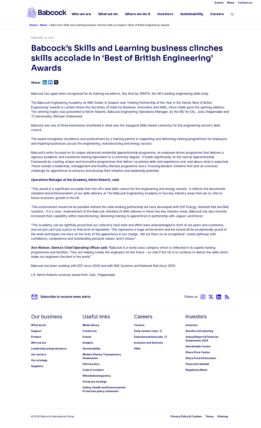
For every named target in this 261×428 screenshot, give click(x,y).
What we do (108, 14)
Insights (88, 342)
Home (33, 24)
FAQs (137, 348)
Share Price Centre (198, 352)
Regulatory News (196, 369)
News (230, 2)
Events (219, 2)
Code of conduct (93, 369)
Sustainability (191, 14)
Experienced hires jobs (148, 336)
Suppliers (37, 366)
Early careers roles (146, 330)
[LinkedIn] (218, 297)
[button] (232, 15)
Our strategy (39, 360)
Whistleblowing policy (97, 375)
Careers (217, 14)
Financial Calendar (197, 363)
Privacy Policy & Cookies (186, 416)
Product (36, 336)
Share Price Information (201, 358)
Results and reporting (199, 330)
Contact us (245, 2)
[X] (210, 297)
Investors (165, 14)
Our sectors (38, 354)
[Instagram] (203, 297)
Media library (91, 325)
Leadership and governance (49, 348)
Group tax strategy (95, 381)
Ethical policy (91, 363)
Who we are (81, 14)
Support (36, 330)
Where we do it (137, 14)
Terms (209, 416)
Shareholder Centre (198, 346)
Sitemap (222, 416)
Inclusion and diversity (148, 342)
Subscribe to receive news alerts (65, 296)
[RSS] (227, 297)
